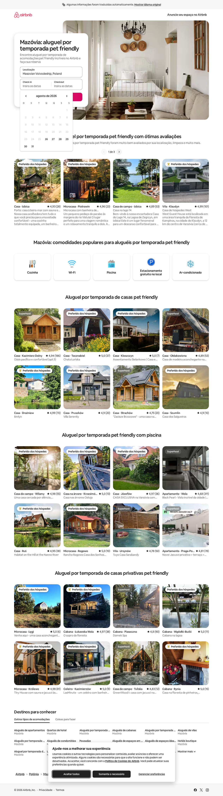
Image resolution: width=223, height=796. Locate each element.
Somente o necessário (111, 774)
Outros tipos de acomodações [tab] (32, 719)
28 (60, 139)
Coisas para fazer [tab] (65, 719)
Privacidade (45, 790)
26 (46, 139)
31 (32, 146)
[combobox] (51, 74)
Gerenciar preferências (152, 774)
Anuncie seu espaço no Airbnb (187, 15)
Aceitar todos (71, 774)
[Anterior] (104, 152)
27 (53, 139)
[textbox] (35, 86)
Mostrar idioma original (147, 4)
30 (25, 146)
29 (67, 139)
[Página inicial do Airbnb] (23, 14)
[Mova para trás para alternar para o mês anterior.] (26, 96)
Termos (60, 790)
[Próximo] (119, 152)
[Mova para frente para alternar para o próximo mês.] (67, 96)
